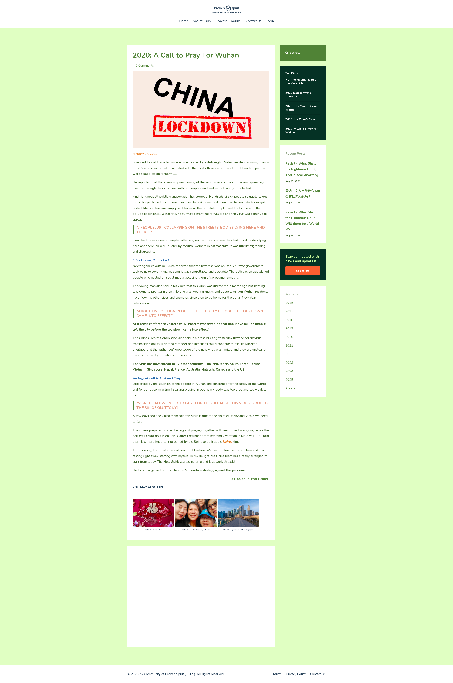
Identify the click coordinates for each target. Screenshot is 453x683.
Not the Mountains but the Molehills (300, 81)
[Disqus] (201, 595)
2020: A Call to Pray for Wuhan (301, 130)
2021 (289, 345)
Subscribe (303, 271)
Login (270, 20)
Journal (236, 20)
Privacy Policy (296, 674)
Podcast (221, 20)
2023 (289, 363)
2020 (289, 337)
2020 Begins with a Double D (298, 95)
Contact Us (253, 20)
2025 (289, 380)
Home (183, 20)
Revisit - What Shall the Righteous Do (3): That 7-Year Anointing (301, 169)
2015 (289, 303)
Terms (277, 674)
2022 (289, 354)
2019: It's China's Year (300, 119)
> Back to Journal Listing (249, 479)
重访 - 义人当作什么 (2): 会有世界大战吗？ (302, 194)
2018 (289, 320)
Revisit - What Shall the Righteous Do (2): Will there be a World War (302, 220)
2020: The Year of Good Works (301, 108)
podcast (291, 388)
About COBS (202, 20)
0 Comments (145, 65)
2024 (289, 371)
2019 (289, 328)
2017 (289, 311)
